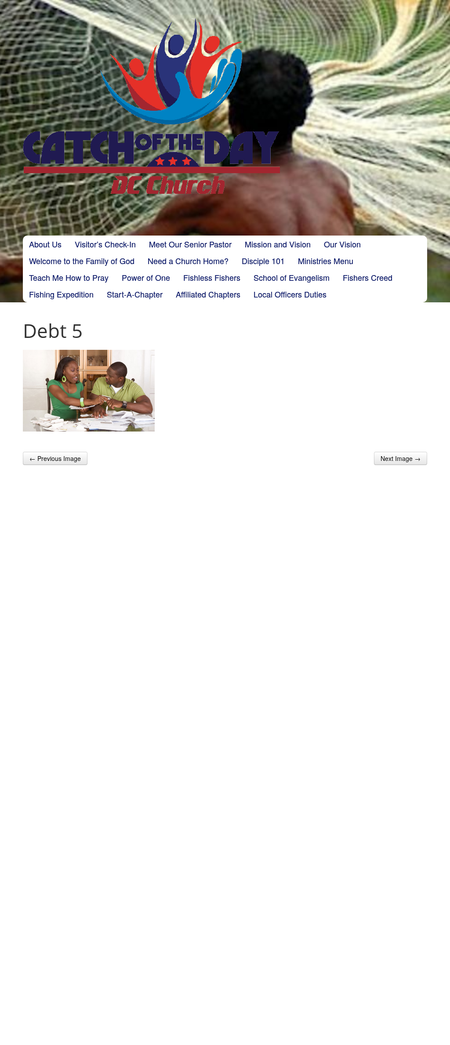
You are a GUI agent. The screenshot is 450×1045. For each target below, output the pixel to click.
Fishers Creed (367, 277)
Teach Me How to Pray (69, 277)
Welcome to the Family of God (81, 260)
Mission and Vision (278, 244)
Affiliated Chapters (208, 294)
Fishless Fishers (211, 277)
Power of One (146, 277)
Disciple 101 (263, 260)
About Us (45, 244)
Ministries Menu (325, 260)
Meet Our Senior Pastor (190, 244)
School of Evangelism (292, 277)
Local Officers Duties (290, 294)
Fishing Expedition (61, 294)
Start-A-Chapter (135, 294)
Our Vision (342, 244)
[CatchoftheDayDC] (151, 106)
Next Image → (401, 458)
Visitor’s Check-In (105, 244)
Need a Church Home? (188, 260)
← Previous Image (55, 458)
